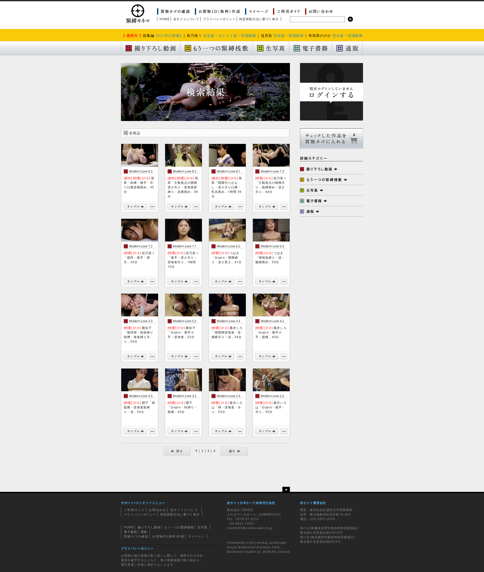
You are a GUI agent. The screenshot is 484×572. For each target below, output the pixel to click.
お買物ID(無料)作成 (168, 536)
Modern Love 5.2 (184, 321)
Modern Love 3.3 (141, 396)
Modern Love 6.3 (272, 246)
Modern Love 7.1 (184, 246)
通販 (144, 532)
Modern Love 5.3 (141, 321)
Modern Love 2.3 (228, 396)
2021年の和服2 (169, 35)
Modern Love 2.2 (272, 396)
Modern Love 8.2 (184, 171)
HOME (165, 19)
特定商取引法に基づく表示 (259, 19)
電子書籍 (130, 532)
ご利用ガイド (134, 510)
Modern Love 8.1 (228, 171)
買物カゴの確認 (136, 536)
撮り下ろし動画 (149, 527)
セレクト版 (227, 35)
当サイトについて (186, 19)
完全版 (209, 35)
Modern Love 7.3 (272, 171)
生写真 (202, 527)
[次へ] (234, 451)
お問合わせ (157, 510)
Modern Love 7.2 (141, 246)
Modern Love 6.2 (228, 246)
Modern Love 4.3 (228, 321)
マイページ (196, 536)
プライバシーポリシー (219, 19)
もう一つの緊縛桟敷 (179, 527)
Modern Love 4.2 (272, 321)
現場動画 (248, 35)
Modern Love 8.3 (141, 171)
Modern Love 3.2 (184, 396)
